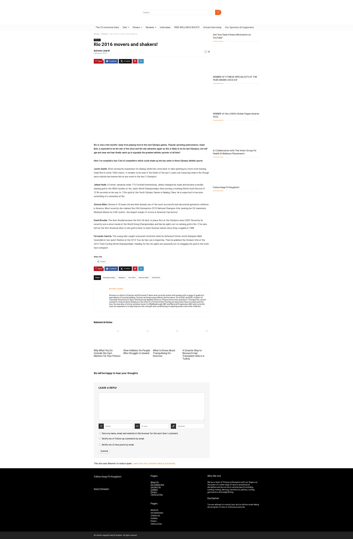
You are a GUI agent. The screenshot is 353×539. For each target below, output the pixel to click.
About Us (155, 482)
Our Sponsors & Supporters (239, 27)
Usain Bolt (156, 278)
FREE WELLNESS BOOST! (187, 27)
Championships (109, 278)
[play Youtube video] (236, 57)
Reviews (150, 27)
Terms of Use (157, 494)
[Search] (218, 12)
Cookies (154, 490)
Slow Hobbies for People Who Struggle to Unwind (136, 352)
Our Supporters (157, 485)
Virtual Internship (212, 27)
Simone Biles (143, 278)
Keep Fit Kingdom (101, 489)
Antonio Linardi (102, 50)
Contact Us (156, 487)
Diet (125, 27)
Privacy (154, 492)
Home (96, 34)
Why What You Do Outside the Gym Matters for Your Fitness (107, 353)
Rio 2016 (132, 278)
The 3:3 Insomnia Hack (107, 27)
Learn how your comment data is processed (154, 463)
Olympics (121, 278)
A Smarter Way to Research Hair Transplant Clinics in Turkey (193, 354)
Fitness (136, 27)
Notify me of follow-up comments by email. (123, 438)
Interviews (165, 27)
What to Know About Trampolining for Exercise (164, 353)
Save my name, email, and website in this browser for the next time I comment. (140, 433)
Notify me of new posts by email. (118, 444)
